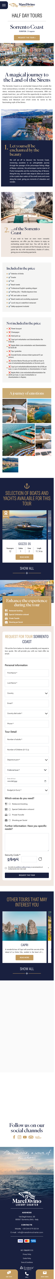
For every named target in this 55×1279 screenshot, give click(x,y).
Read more (24, 557)
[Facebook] (14, 1137)
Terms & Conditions (27, 1262)
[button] (4, 5)
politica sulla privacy (23, 867)
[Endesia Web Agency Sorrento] (27, 1268)
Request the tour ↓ (27, 38)
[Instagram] (19, 1137)
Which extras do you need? (19, 798)
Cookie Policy (27, 1258)
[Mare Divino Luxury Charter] (27, 5)
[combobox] (24, 770)
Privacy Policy (27, 1254)
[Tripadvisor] (31, 1137)
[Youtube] (25, 1137)
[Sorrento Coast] (14, 411)
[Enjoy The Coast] (38, 1137)
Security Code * (12, 855)
